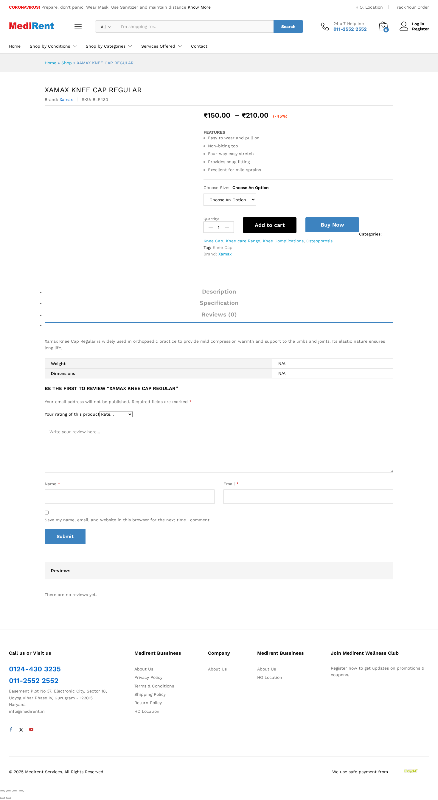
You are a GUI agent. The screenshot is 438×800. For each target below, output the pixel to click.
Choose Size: (236, 187)
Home (15, 46)
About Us (143, 669)
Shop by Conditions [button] (50, 46)
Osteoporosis (319, 240)
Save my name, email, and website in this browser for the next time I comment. (128, 519)
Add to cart (270, 225)
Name (52, 483)
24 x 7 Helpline (348, 23)
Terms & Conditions (154, 686)
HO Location (146, 711)
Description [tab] (219, 291)
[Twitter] (21, 729)
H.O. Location (369, 7)
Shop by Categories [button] (105, 46)
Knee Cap (213, 240)
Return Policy (148, 702)
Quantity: (211, 219)
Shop (66, 62)
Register (420, 28)
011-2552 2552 (33, 680)
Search (288, 26)
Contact (199, 46)
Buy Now (332, 225)
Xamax (66, 99)
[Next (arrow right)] (8, 798)
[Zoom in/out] (21, 791)
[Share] (8, 791)
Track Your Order (412, 7)
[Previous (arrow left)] (2, 798)
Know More (199, 7)
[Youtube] (31, 729)
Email (231, 483)
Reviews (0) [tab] (219, 314)
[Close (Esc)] (2, 791)
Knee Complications (283, 240)
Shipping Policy (150, 694)
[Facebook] (11, 729)
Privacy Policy (148, 677)
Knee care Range (243, 240)
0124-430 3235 (35, 669)
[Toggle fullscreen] (15, 791)
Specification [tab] (219, 302)
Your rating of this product (72, 414)
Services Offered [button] (158, 46)
